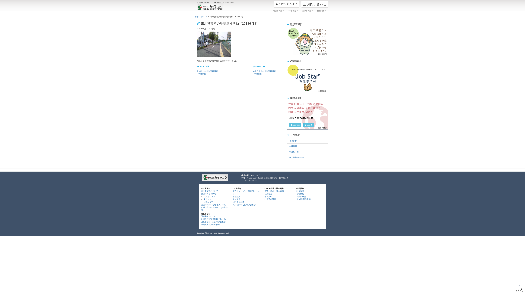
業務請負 (236, 196)
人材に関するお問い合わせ (244, 205)
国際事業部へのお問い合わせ (213, 222)
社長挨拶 (293, 141)
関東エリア (208, 202)
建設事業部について (209, 191)
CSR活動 (268, 194)
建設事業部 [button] (278, 11)
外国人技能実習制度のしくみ (213, 219)
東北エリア (208, 199)
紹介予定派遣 (238, 202)
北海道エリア (209, 196)
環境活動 (268, 196)
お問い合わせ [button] (316, 4)
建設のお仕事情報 (208, 194)
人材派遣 (236, 199)
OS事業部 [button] (292, 11)
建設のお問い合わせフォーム (213, 205)
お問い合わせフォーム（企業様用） (214, 208)
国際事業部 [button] (307, 11)
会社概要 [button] (321, 11)
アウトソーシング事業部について (246, 192)
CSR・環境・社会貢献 (274, 191)
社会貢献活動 (270, 199)
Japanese (296, 125)
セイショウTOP (201, 17)
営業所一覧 (294, 152)
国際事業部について (209, 216)
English (309, 125)
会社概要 (293, 146)
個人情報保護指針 (297, 157)
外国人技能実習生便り (210, 224)
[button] (286, 4)
